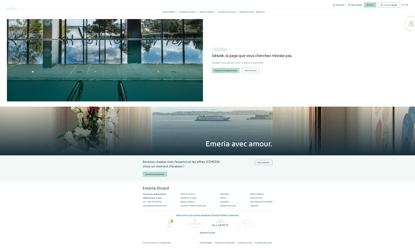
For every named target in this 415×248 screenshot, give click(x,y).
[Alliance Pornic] (220, 224)
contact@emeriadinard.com (154, 205)
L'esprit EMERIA (168, 12)
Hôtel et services (187, 194)
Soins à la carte (256, 198)
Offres (223, 198)
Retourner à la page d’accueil (226, 70)
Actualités (224, 201)
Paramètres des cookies (263, 243)
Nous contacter (251, 70)
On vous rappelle (390, 5)
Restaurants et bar (228, 205)
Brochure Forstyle (207, 232)
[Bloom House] (245, 224)
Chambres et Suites (187, 12)
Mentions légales (206, 243)
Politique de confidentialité (225, 243)
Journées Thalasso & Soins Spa (193, 205)
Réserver (370, 5)
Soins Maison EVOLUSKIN (261, 201)
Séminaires (224, 194)
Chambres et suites (188, 198)
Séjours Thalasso (207, 12)
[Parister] (169, 224)
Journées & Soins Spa (226, 12)
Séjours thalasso (257, 194)
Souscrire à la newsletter (154, 174)
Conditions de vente (244, 243)
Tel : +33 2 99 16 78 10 (152, 201)
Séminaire (254, 205)
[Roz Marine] (195, 224)
